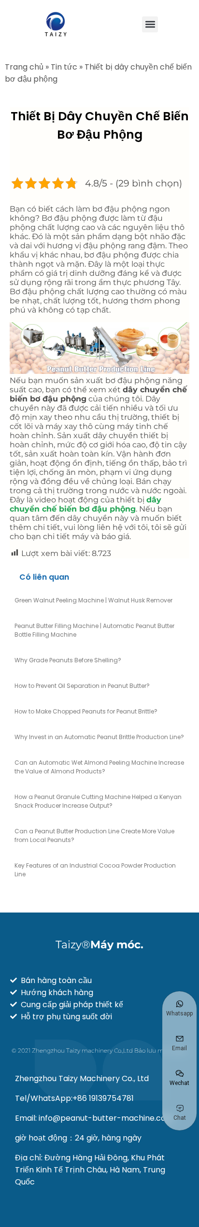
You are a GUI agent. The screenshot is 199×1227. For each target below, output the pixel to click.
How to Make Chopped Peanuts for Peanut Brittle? (85, 711)
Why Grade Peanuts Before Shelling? (67, 660)
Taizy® (99, 944)
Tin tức (64, 66)
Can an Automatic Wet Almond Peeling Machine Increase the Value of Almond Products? (99, 766)
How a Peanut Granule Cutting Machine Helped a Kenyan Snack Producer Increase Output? (98, 801)
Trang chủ (24, 66)
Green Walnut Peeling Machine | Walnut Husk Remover (93, 600)
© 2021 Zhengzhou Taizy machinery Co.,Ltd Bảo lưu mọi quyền (100, 1050)
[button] (150, 24)
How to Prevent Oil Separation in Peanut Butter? (82, 686)
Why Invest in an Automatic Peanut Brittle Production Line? (99, 737)
